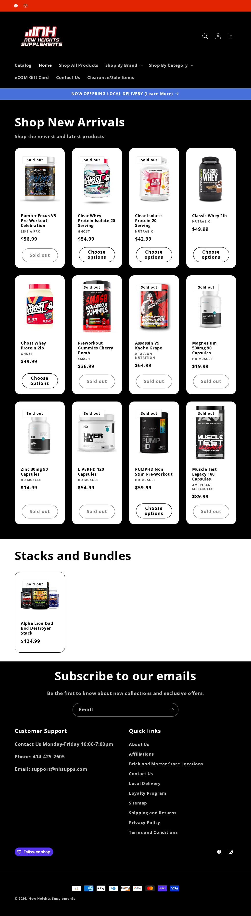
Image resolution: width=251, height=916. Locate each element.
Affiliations (141, 754)
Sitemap (138, 803)
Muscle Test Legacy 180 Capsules (204, 474)
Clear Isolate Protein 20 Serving (148, 220)
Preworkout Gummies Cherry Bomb (95, 348)
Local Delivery (145, 783)
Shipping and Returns (152, 812)
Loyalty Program (147, 793)
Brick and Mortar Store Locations (166, 764)
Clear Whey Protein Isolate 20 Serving (96, 220)
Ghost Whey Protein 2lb (33, 346)
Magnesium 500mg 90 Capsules (204, 348)
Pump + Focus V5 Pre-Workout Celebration (38, 220)
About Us (139, 744)
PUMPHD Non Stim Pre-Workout (154, 472)
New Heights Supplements (51, 898)
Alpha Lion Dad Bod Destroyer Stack (37, 628)
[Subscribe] (171, 710)
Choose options (97, 254)
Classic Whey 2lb (209, 215)
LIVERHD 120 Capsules (91, 472)
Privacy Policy (144, 822)
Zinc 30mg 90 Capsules (34, 472)
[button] (123, 65)
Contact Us (141, 773)
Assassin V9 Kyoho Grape (148, 346)
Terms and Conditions (153, 832)
